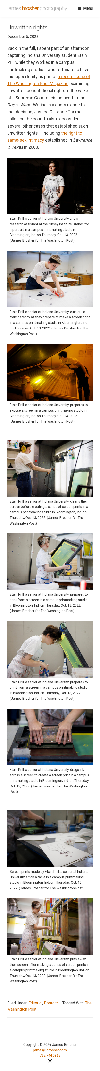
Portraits (51, 1003)
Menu (88, 8)
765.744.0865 (50, 1055)
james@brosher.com (50, 1050)
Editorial (35, 1003)
